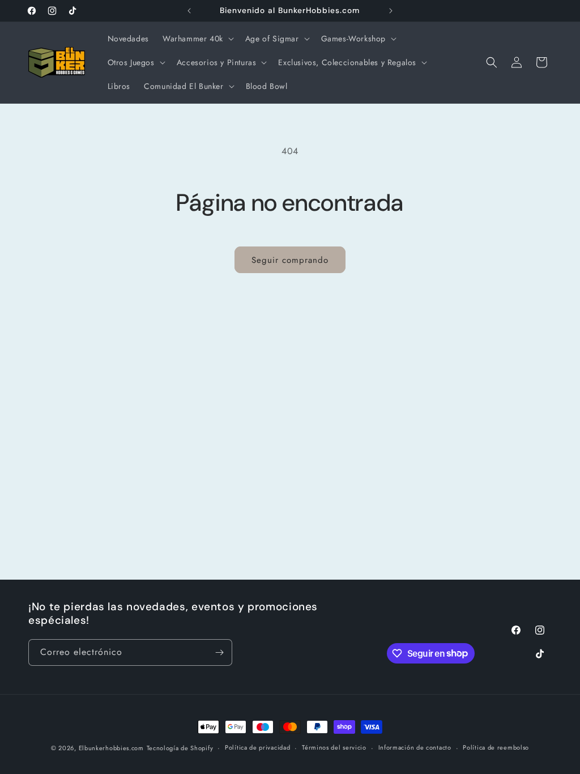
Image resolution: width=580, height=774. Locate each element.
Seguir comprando (290, 260)
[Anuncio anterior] (189, 11)
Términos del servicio (334, 747)
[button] (197, 38)
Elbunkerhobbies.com (111, 747)
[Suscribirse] (219, 652)
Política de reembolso (496, 747)
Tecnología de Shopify (180, 747)
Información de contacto (414, 747)
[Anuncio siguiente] (390, 11)
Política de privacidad (257, 747)
